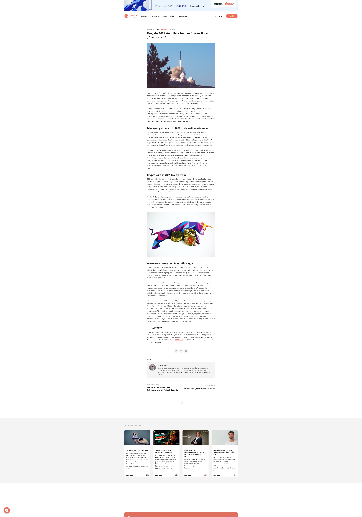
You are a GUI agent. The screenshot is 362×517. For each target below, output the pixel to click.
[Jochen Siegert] (152, 367)
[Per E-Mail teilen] (186, 351)
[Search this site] (215, 16)
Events (154, 16)
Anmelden (231, 16)
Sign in (221, 16)
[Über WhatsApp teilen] (181, 351)
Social (172, 16)
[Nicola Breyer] (205, 475)
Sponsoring (183, 16)
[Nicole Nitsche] (176, 475)
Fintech (163, 29)
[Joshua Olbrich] (234, 475)
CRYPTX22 (179, 340)
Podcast (164, 16)
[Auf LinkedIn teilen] (176, 351)
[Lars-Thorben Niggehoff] (147, 475)
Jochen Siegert (154, 29)
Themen (144, 16)
